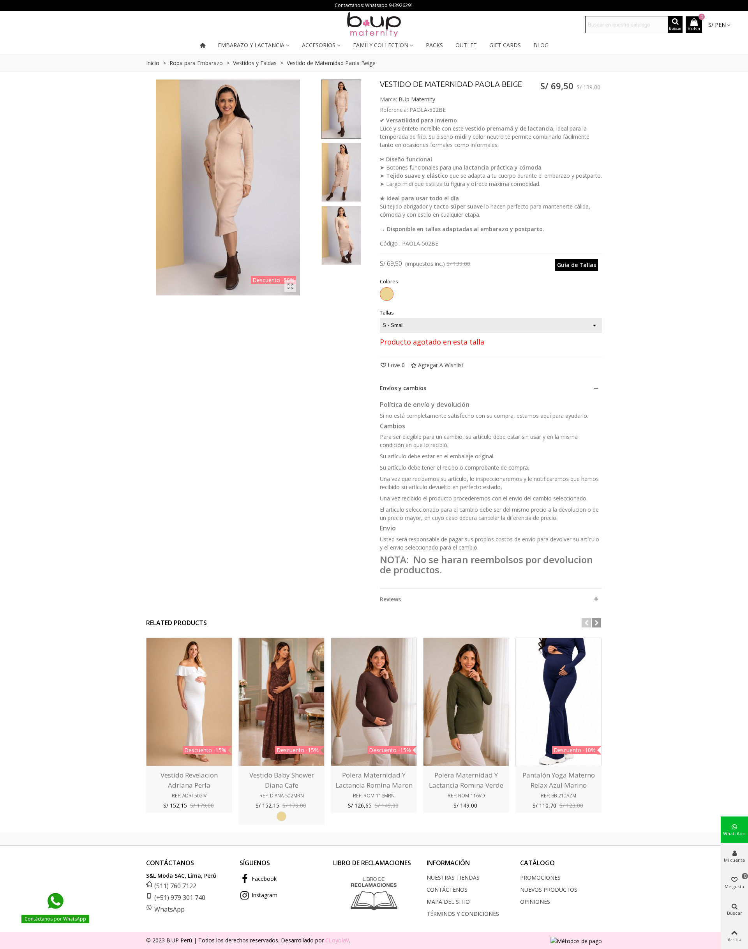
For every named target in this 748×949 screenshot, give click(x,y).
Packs (434, 45)
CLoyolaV (337, 940)
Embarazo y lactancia (251, 45)
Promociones (540, 877)
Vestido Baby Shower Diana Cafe (281, 780)
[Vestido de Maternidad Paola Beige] (290, 286)
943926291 (401, 5)
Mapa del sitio (448, 901)
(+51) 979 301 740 (179, 897)
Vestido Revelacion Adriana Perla (189, 780)
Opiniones (535, 901)
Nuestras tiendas (453, 877)
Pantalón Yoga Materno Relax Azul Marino (558, 780)
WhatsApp (169, 909)
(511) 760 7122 (175, 886)
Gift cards (505, 45)
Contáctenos (447, 889)
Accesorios (318, 45)
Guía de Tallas (576, 265)
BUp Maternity (417, 99)
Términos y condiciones (463, 913)
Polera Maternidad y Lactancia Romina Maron (374, 780)
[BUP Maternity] (374, 24)
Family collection (380, 45)
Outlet (466, 45)
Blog (541, 45)
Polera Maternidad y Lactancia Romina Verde (466, 780)
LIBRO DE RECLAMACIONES (372, 863)
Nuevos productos (548, 889)
